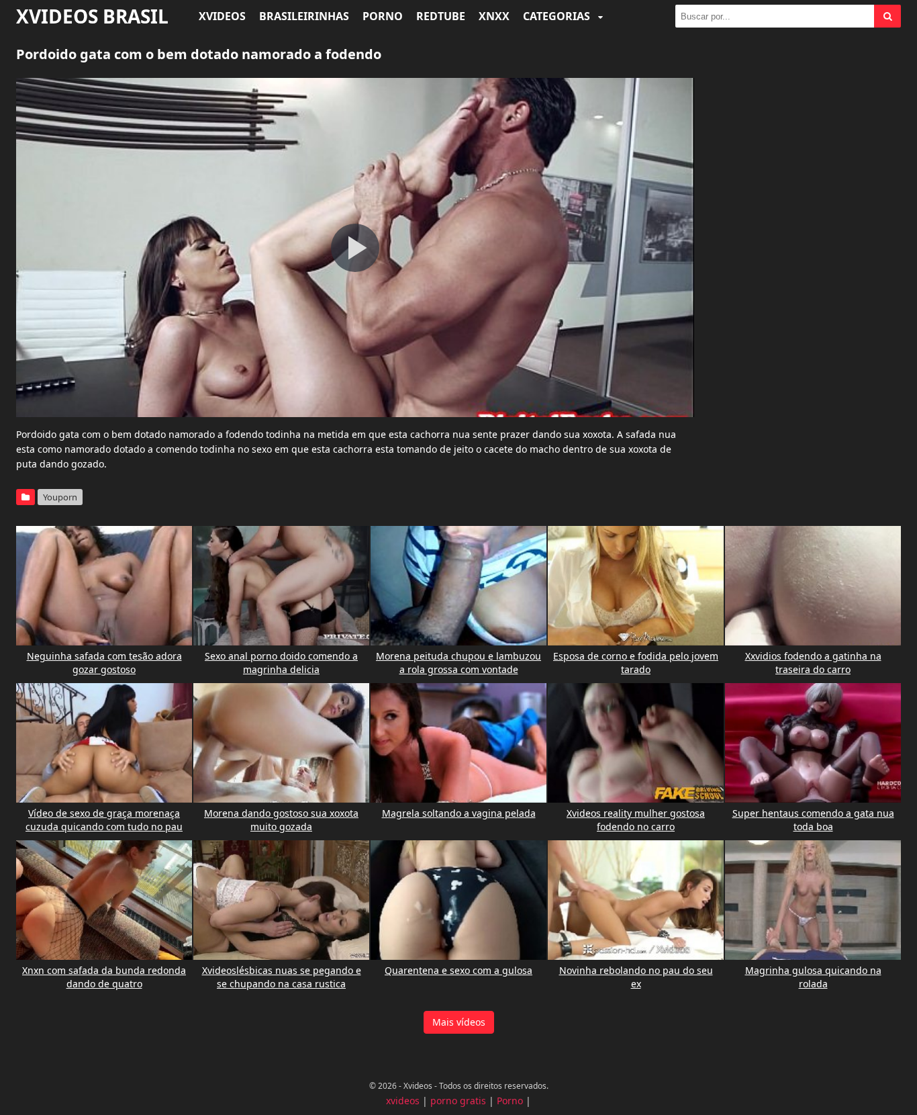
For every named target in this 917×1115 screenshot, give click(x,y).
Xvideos (222, 16)
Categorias (558, 16)
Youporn (60, 497)
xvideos (403, 1100)
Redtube (440, 16)
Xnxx (494, 16)
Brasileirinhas (304, 16)
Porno (383, 16)
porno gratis (458, 1100)
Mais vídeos (458, 1022)
